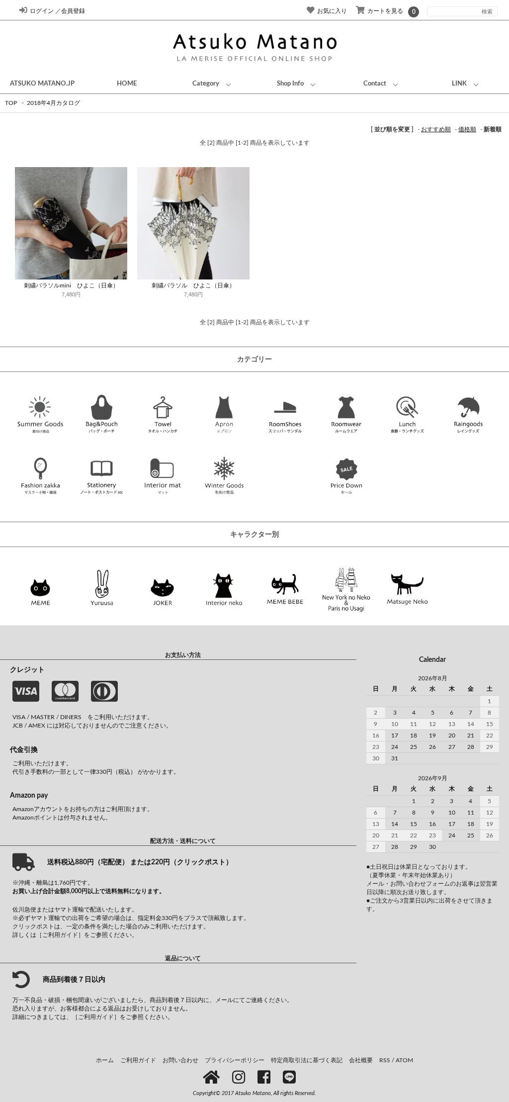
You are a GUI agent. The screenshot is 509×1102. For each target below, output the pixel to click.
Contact (374, 83)
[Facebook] (265, 1078)
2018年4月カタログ (53, 103)
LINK (459, 83)
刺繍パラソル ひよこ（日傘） (193, 285)
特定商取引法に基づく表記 (306, 1060)
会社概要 (361, 1060)
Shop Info (290, 83)
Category (205, 83)
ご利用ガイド (138, 1060)
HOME (127, 83)
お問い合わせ (180, 1060)
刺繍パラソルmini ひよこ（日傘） (71, 285)
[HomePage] (213, 1078)
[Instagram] (240, 1078)
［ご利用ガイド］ (60, 935)
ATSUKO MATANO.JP (42, 83)
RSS (384, 1060)
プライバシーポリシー (234, 1060)
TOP (11, 103)
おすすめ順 (436, 129)
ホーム (105, 1060)
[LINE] (291, 1078)
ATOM (404, 1060)
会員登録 (73, 11)
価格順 (467, 129)
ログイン (42, 11)
